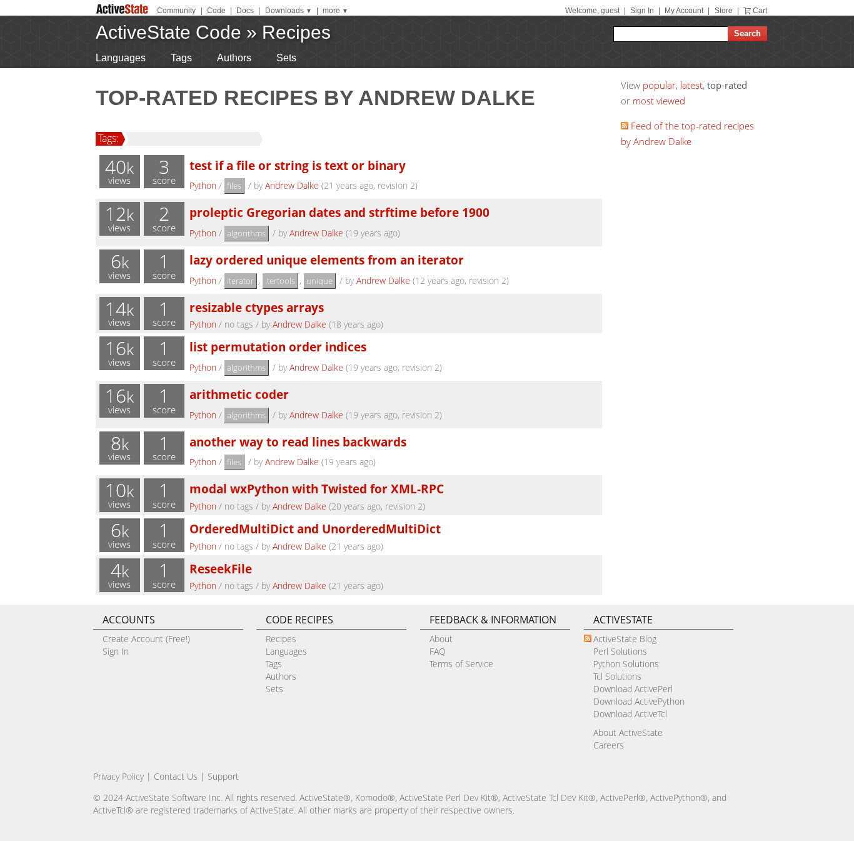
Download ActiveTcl (630, 714)
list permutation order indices (277, 346)
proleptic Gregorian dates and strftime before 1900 (339, 212)
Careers (608, 745)
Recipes (296, 32)
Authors (234, 58)
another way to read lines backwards (297, 441)
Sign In (642, 10)
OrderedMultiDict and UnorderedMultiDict (315, 528)
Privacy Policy (118, 776)
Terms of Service (461, 664)
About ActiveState (628, 732)
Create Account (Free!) (146, 639)
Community (176, 10)
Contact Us (176, 776)
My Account (684, 10)
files (234, 185)
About (441, 639)
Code (216, 10)
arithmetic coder (239, 394)
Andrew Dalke (292, 185)
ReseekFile (220, 568)
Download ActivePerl (633, 689)
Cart (760, 10)
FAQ (438, 651)
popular (659, 85)
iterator (240, 280)
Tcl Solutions (617, 676)
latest (691, 85)
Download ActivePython (639, 701)
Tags (181, 58)
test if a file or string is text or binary (297, 165)
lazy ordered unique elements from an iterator (326, 259)
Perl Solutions (620, 651)
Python (202, 185)
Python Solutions (626, 664)
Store (724, 10)
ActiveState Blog (624, 639)
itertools (280, 280)
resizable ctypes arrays (256, 307)
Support (223, 776)
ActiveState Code (168, 32)
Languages (121, 58)
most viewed (659, 100)
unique (319, 280)
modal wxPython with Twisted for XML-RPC (316, 488)
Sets (286, 58)
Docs (245, 10)
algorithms (246, 233)
